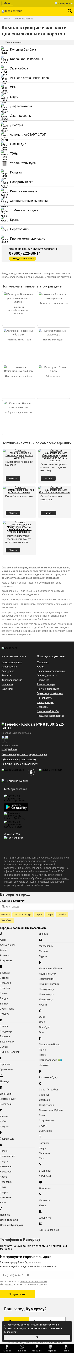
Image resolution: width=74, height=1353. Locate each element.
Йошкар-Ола (7, 1138)
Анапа (3, 950)
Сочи (42, 1115)
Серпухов (44, 1100)
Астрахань (6, 960)
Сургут (43, 1125)
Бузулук (4, 1014)
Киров (3, 1176)
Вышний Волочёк (9, 1052)
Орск (42, 1032)
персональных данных (56, 878)
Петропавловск (48, 1060)
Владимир (6, 1031)
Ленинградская (9, 1220)
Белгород (5, 983)
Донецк (4, 1081)
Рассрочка (43, 680)
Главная (7, 1351)
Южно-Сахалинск (49, 1230)
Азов (3, 939)
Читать (13, 478)
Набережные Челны (50, 968)
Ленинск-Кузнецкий (11, 1225)
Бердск (4, 998)
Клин (3, 1187)
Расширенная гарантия (50, 715)
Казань (4, 1151)
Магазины (37, 1351)
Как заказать (44, 698)
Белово (4, 993)
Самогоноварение (12, 662)
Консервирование (12, 680)
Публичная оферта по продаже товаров (24, 754)
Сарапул (44, 1094)
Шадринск (45, 1217)
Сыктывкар (45, 1130)
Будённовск (7, 1008)
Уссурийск (45, 1176)
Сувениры (7, 689)
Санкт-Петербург (22, 914)
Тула (42, 1158)
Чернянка (44, 1200)
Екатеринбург (7, 1098)
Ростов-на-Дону (48, 1077)
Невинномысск (47, 973)
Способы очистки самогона (51, 498)
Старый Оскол (47, 1120)
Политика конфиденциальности (20, 764)
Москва (5, 914)
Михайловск (46, 946)
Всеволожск (7, 1041)
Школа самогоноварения (51, 671)
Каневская (6, 1166)
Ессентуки (6, 1104)
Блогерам (42, 706)
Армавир (5, 955)
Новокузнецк (46, 989)
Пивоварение (9, 666)
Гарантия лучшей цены (50, 693)
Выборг (4, 1046)
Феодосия (45, 1188)
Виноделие (8, 671)
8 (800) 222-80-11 (25, 253)
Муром (43, 956)
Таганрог (44, 1143)
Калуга (4, 1161)
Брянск (4, 1003)
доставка (51, 675)
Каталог (22, 1351)
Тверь (50, 914)
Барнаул (5, 972)
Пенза (42, 1049)
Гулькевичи (6, 1069)
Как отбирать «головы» (19, 496)
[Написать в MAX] (6, 739)
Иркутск (4, 1126)
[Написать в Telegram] (3, 739)
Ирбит (3, 1121)
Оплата (41, 675)
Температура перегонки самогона (19, 463)
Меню (7, 3)
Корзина (52, 1351)
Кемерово (6, 1171)
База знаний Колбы (48, 711)
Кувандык (5, 1197)
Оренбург (62, 914)
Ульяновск (45, 1170)
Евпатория (6, 1093)
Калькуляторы (45, 702)
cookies (25, 1324)
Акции (40, 666)
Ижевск (4, 1116)
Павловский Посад (49, 1044)
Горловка (5, 1064)
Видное (4, 1026)
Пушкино (44, 1065)
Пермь (39, 914)
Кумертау (64, 3)
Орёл (42, 1022)
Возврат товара (46, 684)
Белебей (5, 988)
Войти (67, 1351)
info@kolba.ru (9, 749)
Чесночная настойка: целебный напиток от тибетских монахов (18, 539)
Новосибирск (46, 994)
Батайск (4, 977)
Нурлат (43, 1004)
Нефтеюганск (46, 978)
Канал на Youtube (17, 781)
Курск (3, 1202)
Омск (42, 1016)
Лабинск (5, 1214)
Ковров (4, 1192)
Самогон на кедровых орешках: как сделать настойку (53, 467)
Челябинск (7, 920)
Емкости (6, 675)
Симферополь (47, 1105)
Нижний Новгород (49, 984)
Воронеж (5, 1036)
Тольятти (44, 1153)
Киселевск (6, 1182)
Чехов (42, 1205)
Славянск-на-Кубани (51, 1110)
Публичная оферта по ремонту (19, 759)
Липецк (43, 933)
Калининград (7, 1156)
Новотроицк (46, 999)
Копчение (7, 684)
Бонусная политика (48, 689)
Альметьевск (7, 945)
